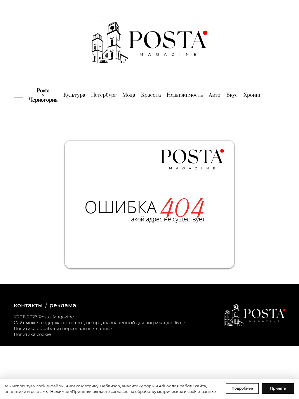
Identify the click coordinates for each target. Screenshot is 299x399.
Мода (128, 95)
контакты (28, 305)
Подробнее (242, 388)
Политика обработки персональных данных (63, 328)
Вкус (232, 95)
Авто (214, 95)
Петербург (104, 95)
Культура (74, 95)
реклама (62, 305)
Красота (151, 95)
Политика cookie (32, 334)
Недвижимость (185, 95)
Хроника (254, 95)
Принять (278, 388)
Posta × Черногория (43, 96)
